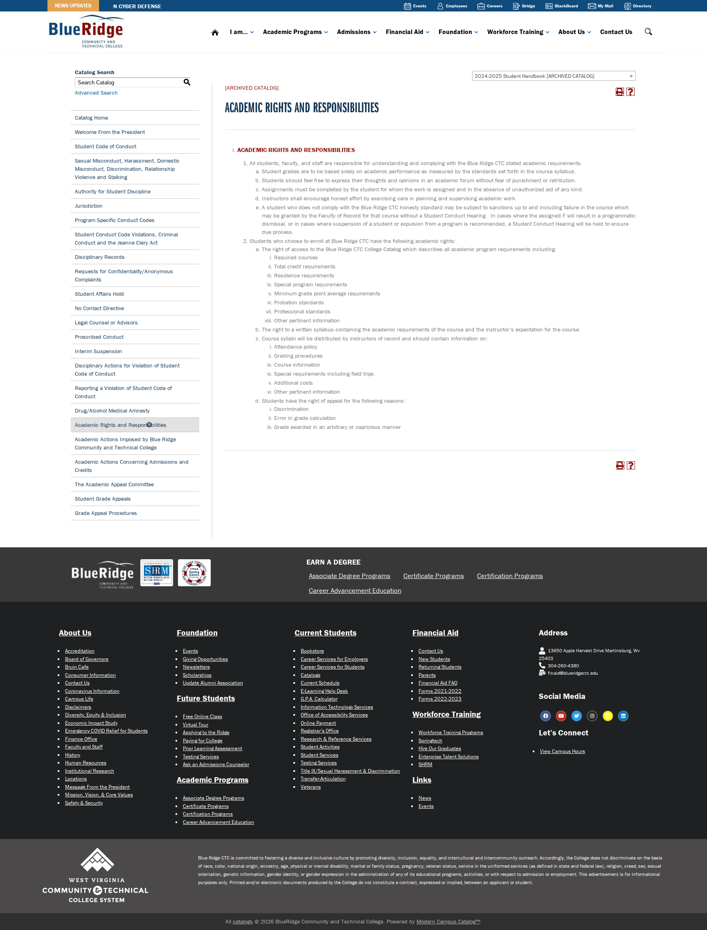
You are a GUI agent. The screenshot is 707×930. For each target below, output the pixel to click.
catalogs (243, 921)
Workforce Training (515, 31)
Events (419, 6)
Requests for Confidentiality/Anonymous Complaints (124, 275)
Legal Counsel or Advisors (106, 322)
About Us (571, 31)
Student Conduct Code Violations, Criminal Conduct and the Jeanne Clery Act (126, 238)
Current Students (325, 632)
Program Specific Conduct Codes (115, 220)
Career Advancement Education (355, 590)
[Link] (88, 30)
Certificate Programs (433, 575)
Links (421, 779)
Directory (642, 6)
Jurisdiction (89, 205)
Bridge (528, 6)
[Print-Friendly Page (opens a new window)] (620, 92)
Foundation (455, 31)
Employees (456, 6)
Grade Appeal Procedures (106, 513)
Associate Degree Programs (349, 575)
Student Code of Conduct (105, 146)
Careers (494, 6)
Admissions (354, 31)
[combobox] (554, 76)
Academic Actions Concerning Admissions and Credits (132, 466)
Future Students (206, 698)
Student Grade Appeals (103, 498)
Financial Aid (404, 31)
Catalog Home (91, 117)
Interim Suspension (98, 351)
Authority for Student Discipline (113, 191)
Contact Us (616, 31)
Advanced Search (96, 92)
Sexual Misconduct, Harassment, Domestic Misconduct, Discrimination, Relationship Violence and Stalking (127, 169)
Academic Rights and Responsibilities (121, 425)
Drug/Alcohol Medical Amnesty (113, 410)
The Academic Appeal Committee (114, 484)
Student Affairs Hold (99, 293)
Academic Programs (292, 31)
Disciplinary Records (100, 257)
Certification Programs (510, 575)
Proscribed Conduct (99, 336)
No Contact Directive (99, 308)
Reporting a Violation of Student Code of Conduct (123, 392)
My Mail (605, 6)
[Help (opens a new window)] (630, 92)
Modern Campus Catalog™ (448, 921)
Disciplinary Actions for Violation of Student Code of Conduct (127, 369)
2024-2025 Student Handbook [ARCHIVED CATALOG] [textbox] (534, 76)
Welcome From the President (110, 132)
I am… (239, 31)
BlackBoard (566, 6)
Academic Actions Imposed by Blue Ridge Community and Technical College (125, 443)
